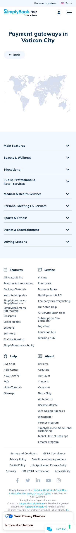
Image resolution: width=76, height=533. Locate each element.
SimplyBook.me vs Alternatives (15, 309)
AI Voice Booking (14, 339)
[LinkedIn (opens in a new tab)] (38, 480)
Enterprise (44, 283)
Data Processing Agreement (49, 459)
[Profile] (59, 12)
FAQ (6, 381)
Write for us (45, 399)
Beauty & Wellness (17, 158)
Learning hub (46, 338)
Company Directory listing (54, 301)
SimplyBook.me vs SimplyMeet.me (15, 302)
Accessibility (62, 471)
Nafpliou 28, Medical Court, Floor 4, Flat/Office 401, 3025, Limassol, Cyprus (38, 492)
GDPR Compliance (54, 453)
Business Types (47, 289)
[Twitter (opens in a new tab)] (27, 480)
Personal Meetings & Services (25, 206)
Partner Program (48, 422)
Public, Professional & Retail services (20, 182)
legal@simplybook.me (36, 506)
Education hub (47, 332)
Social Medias (12, 321)
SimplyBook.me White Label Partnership (55, 429)
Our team (44, 375)
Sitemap (9, 393)
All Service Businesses (51, 312)
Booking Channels (15, 289)
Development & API (50, 295)
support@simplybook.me (32, 503)
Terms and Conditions (24, 453)
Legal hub (44, 326)
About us (43, 369)
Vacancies (44, 387)
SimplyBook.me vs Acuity (19, 345)
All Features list (13, 277)
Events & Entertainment (21, 230)
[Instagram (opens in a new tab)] (58, 480)
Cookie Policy (17, 465)
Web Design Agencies (51, 411)
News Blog (44, 393)
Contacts (43, 381)
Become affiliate (48, 405)
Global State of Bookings (53, 436)
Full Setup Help (47, 307)
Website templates (15, 295)
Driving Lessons (15, 242)
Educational (12, 170)
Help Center (11, 369)
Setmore (9, 327)
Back (16, 55)
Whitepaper (45, 416)
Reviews (43, 363)
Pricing (42, 277)
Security (11, 471)
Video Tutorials (13, 387)
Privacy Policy (18, 459)
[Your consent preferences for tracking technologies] (69, 526)
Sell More (9, 333)
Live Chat (9, 363)
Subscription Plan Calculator (49, 319)
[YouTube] (48, 480)
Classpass (10, 316)
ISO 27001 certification (35, 471)
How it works (11, 375)
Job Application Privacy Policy (49, 465)
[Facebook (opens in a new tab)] (17, 480)
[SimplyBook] (20, 13)
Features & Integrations (18, 283)
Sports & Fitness (15, 218)
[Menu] (69, 13)
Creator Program (48, 442)
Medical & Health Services (22, 194)
